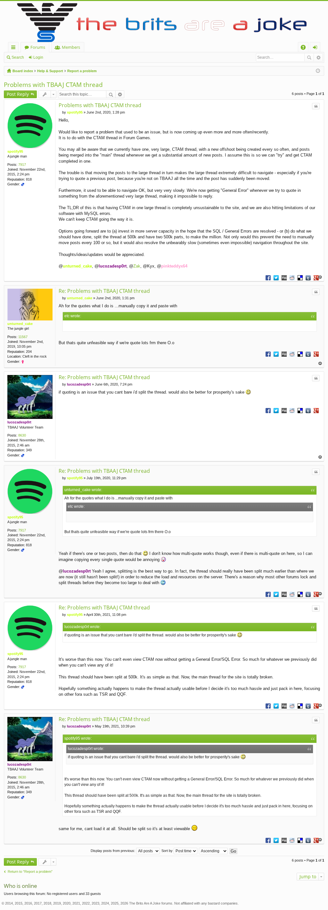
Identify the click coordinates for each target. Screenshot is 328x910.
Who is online (20, 885)
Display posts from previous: (113, 851)
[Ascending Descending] (213, 851)
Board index (22, 71)
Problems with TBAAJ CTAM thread (53, 85)
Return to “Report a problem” (30, 871)
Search (18, 57)
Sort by (167, 851)
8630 (22, 435)
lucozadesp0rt (113, 266)
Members (71, 47)
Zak (136, 266)
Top (320, 277)
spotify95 (15, 151)
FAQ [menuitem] (305, 48)
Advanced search (318, 57)
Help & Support (50, 71)
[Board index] (164, 21)
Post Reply (18, 94)
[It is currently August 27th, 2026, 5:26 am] (318, 71)
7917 (22, 164)
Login (38, 57)
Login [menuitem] (316, 48)
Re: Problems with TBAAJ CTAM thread (104, 290)
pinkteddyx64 (174, 266)
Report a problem (82, 71)
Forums (37, 47)
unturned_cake (77, 266)
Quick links (14, 48)
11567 (23, 337)
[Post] (60, 112)
